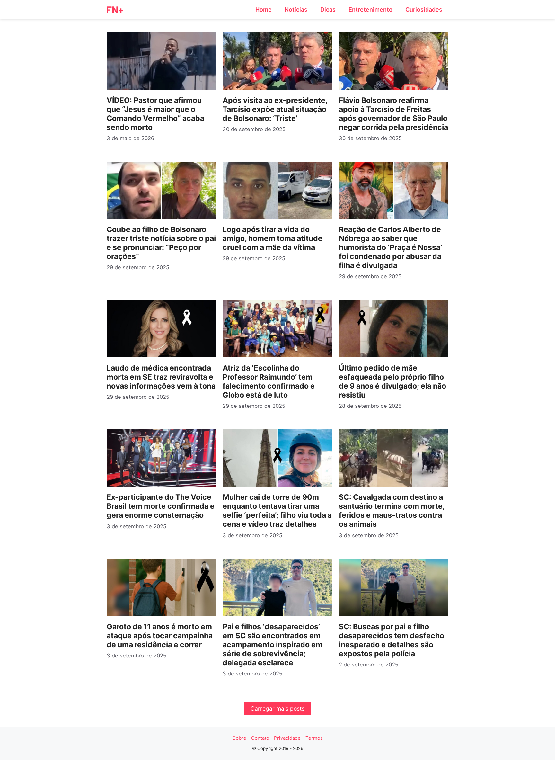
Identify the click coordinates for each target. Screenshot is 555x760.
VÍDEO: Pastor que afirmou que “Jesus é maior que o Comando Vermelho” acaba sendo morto (155, 114)
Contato (260, 738)
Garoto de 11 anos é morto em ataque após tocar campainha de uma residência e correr (160, 635)
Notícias (296, 9)
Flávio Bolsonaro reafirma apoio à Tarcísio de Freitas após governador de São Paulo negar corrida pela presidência (393, 114)
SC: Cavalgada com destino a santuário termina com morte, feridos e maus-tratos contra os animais (392, 511)
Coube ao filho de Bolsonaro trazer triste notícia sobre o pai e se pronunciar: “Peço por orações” (161, 243)
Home (263, 9)
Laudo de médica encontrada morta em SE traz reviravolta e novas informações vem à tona (161, 376)
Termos (314, 738)
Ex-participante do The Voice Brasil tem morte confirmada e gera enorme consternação (161, 506)
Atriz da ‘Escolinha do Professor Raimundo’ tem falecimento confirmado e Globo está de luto (269, 381)
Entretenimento (370, 9)
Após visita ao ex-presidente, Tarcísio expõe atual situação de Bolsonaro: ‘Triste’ (275, 109)
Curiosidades (423, 9)
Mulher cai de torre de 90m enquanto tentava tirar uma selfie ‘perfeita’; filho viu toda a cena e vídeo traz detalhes (277, 511)
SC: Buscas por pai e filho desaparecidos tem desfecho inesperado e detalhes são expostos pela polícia (391, 640)
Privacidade (287, 738)
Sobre (239, 738)
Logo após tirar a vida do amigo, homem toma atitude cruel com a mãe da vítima (272, 238)
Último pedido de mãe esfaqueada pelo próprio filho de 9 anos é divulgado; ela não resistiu (392, 381)
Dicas (328, 9)
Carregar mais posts (277, 708)
